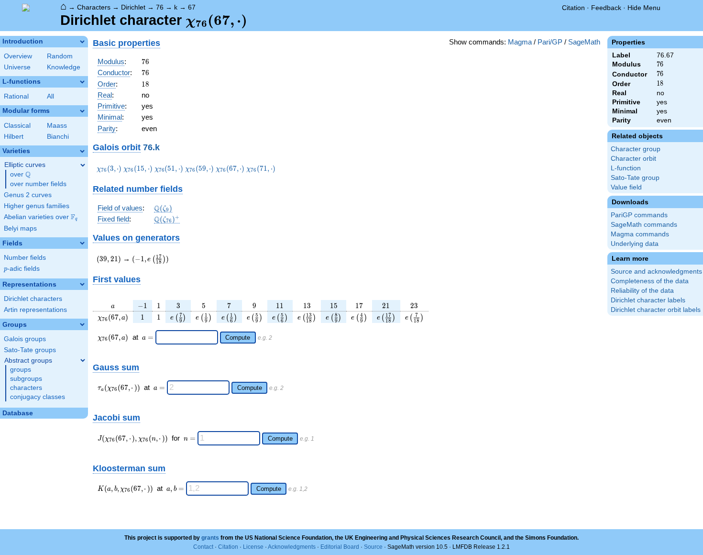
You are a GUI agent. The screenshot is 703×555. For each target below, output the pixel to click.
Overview (18, 56)
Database (17, 413)
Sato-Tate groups (30, 350)
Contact (203, 547)
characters (26, 387)
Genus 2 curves (28, 195)
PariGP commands (639, 215)
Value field (626, 187)
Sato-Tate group (635, 177)
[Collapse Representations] (82, 284)
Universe (17, 67)
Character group (635, 149)
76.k (151, 147)
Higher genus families (36, 206)
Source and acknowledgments (656, 271)
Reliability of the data (642, 290)
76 (160, 7)
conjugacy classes (37, 396)
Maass (57, 125)
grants (210, 537)
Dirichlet (133, 7)
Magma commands (640, 234)
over (20, 174)
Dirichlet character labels (648, 300)
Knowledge (63, 67)
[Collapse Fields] (82, 243)
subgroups (26, 378)
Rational (16, 96)
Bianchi (58, 136)
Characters (93, 7)
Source (373, 547)
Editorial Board (339, 547)
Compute (237, 337)
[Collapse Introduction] (82, 41)
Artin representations (35, 309)
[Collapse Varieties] (82, 151)
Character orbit (633, 158)
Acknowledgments (292, 547)
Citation (573, 7)
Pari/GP (550, 42)
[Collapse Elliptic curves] (83, 165)
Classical (17, 125)
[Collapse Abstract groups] (83, 360)
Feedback (606, 7)
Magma (520, 42)
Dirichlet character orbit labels (656, 309)
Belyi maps (20, 228)
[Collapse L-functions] (82, 82)
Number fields (25, 257)
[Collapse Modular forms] (82, 111)
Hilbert (13, 136)
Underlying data (635, 243)
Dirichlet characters (33, 298)
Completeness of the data (650, 281)
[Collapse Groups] (82, 324)
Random (60, 56)
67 (192, 7)
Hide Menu (643, 7)
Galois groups (25, 339)
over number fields (38, 184)
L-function (626, 168)
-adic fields (22, 268)
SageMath (584, 42)
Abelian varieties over (40, 217)
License (253, 547)
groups (20, 369)
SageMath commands (644, 224)
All (50, 96)
